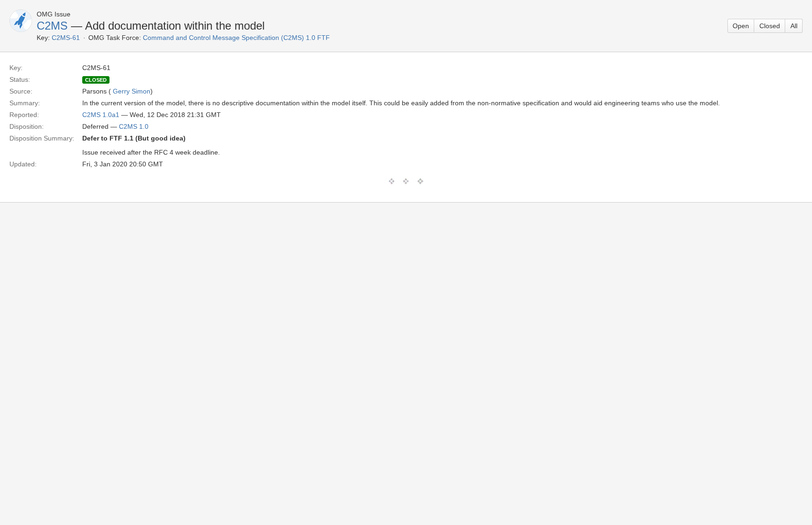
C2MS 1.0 (133, 126)
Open (741, 26)
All (793, 26)
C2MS (52, 25)
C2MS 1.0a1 (100, 114)
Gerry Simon (131, 91)
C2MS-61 (66, 37)
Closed (769, 26)
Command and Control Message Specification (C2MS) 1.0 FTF (236, 37)
